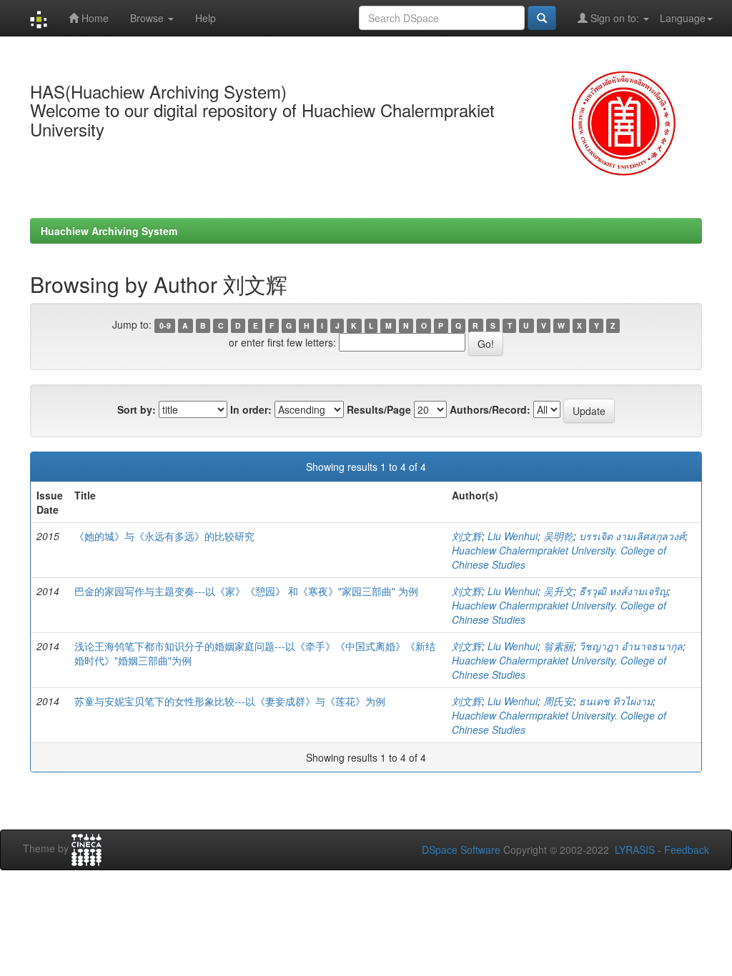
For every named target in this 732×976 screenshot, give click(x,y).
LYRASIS (635, 849)
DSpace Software (461, 849)
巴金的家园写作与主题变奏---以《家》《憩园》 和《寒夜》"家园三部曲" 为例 (246, 591)
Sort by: (136, 409)
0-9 (165, 325)
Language (683, 18)
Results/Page (379, 409)
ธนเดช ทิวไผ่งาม (616, 701)
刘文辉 (467, 536)
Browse (148, 18)
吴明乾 (558, 536)
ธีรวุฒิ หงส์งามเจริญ (623, 591)
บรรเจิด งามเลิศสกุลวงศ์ (632, 536)
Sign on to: (615, 18)
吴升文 (558, 591)
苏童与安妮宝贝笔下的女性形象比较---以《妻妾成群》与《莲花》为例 (229, 701)
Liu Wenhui (513, 536)
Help (205, 18)
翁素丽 (558, 646)
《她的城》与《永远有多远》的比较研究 (164, 536)
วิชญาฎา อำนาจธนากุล (631, 646)
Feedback (686, 849)
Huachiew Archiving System (109, 231)
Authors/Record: (490, 409)
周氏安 (558, 701)
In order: (251, 409)
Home (94, 18)
